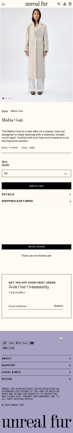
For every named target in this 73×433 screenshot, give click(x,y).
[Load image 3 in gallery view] (8, 98)
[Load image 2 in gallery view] (6, 98)
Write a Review (36, 247)
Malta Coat (17, 110)
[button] (5, 4)
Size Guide (5, 163)
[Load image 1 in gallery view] (3, 98)
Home (5, 110)
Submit (58, 305)
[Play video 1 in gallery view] (11, 98)
